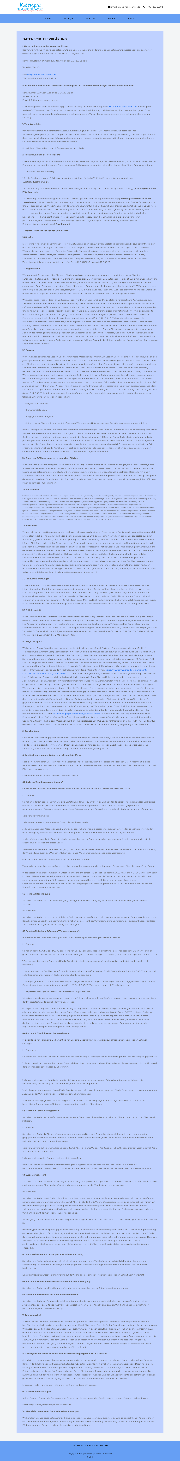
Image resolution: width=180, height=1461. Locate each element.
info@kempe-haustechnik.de (41, 75)
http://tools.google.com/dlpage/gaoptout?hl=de (76, 713)
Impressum (77, 1445)
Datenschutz (91, 1445)
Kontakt (104, 1445)
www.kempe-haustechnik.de (123, 106)
